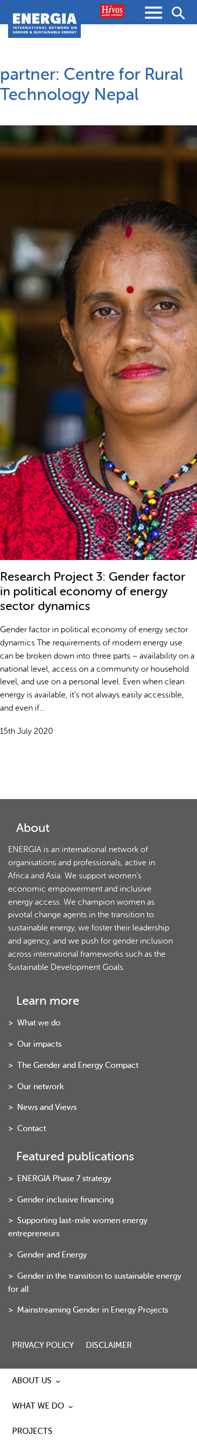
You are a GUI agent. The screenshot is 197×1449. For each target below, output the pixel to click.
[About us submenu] (58, 1381)
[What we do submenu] (70, 1406)
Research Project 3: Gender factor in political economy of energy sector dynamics (92, 591)
